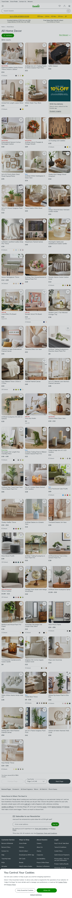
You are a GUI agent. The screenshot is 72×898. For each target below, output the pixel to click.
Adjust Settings (36, 895)
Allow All (46, 890)
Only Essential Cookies (25, 890)
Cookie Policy (62, 882)
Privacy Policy (11, 885)
